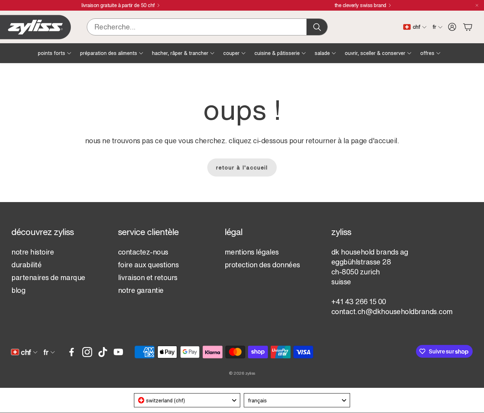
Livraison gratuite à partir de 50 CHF (118, 5)
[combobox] (187, 400)
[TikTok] (103, 352)
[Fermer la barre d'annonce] (477, 5)
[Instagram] (87, 352)
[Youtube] (118, 352)
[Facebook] (72, 352)
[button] (207, 27)
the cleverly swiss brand (360, 5)
